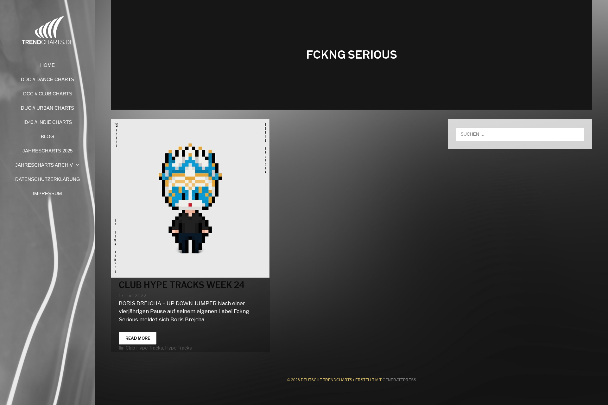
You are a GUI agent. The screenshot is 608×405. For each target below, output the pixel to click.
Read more (141, 340)
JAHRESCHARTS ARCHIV (44, 165)
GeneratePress (399, 380)
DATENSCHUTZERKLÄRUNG (47, 179)
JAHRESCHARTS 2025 (47, 150)
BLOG (47, 136)
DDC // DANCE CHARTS (47, 79)
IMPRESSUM (47, 193)
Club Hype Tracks (144, 348)
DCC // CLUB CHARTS (47, 93)
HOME (47, 65)
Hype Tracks (178, 348)
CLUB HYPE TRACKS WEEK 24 (182, 285)
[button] (79, 165)
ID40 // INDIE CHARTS (47, 122)
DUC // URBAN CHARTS (47, 108)
